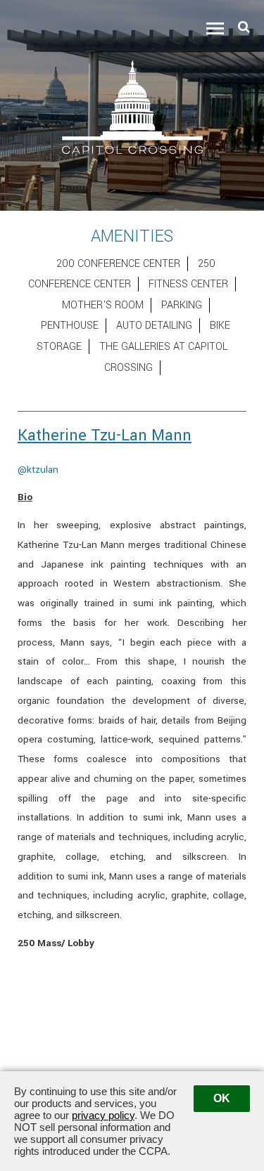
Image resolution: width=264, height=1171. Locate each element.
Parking (181, 305)
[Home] (132, 106)
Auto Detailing (154, 325)
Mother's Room (103, 305)
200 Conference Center (118, 263)
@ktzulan (38, 469)
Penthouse (70, 325)
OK (221, 1098)
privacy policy (103, 1115)
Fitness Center (188, 284)
